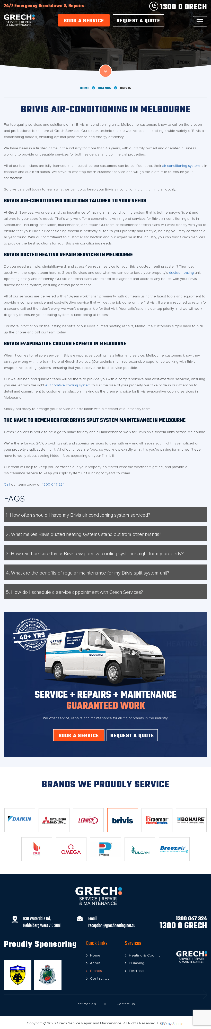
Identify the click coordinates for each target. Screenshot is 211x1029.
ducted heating (181, 273)
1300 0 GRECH (182, 7)
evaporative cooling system (68, 385)
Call (7, 484)
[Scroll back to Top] (203, 1002)
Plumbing (136, 963)
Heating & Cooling (145, 955)
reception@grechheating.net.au (111, 925)
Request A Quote (138, 21)
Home (84, 88)
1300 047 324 (53, 484)
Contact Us (99, 978)
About (95, 963)
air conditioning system (181, 166)
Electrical (136, 971)
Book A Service (84, 21)
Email (92, 918)
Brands (104, 88)
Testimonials (86, 1004)
